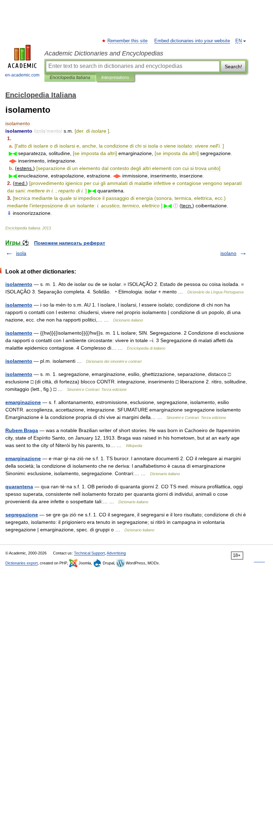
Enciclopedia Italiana (70, 77)
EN (238, 40)
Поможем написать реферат (69, 243)
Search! (233, 66)
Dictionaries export (21, 563)
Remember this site (128, 40)
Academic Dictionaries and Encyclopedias (103, 53)
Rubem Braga (21, 430)
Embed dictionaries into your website (192, 40)
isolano (228, 253)
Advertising (116, 553)
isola (21, 253)
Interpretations (115, 77)
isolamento (18, 284)
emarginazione (23, 402)
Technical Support (89, 553)
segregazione (21, 514)
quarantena (19, 486)
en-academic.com (22, 75)
